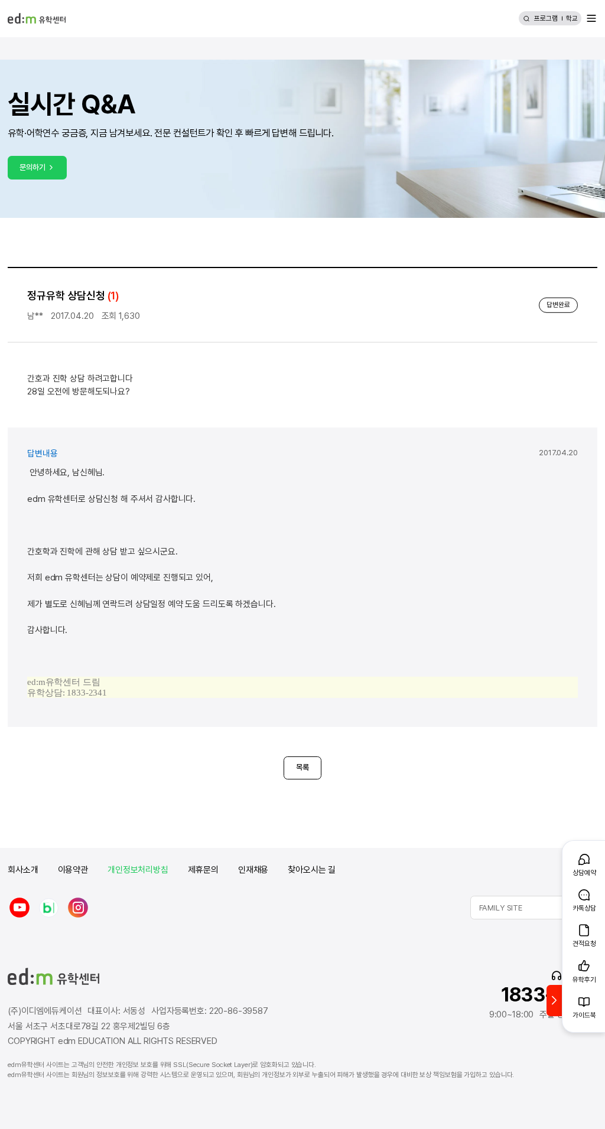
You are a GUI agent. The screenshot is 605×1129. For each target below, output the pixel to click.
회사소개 (23, 869)
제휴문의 (203, 869)
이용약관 (73, 869)
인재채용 (253, 869)
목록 (302, 767)
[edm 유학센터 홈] (36, 18)
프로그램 (546, 18)
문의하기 (32, 167)
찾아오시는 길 (312, 869)
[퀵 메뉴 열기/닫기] (554, 1000)
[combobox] (533, 907)
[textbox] (534, 907)
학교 (572, 18)
